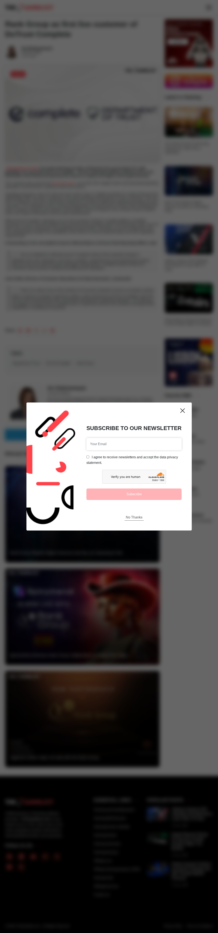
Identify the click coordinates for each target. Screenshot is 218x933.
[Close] (182, 410)
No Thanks (134, 517)
